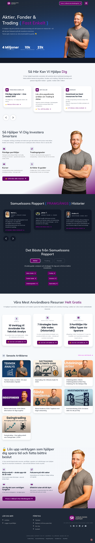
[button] (6, 117)
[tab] (35, 261)
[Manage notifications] (91, 540)
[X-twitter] (70, 526)
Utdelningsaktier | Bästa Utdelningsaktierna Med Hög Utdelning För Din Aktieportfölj (76, 382)
